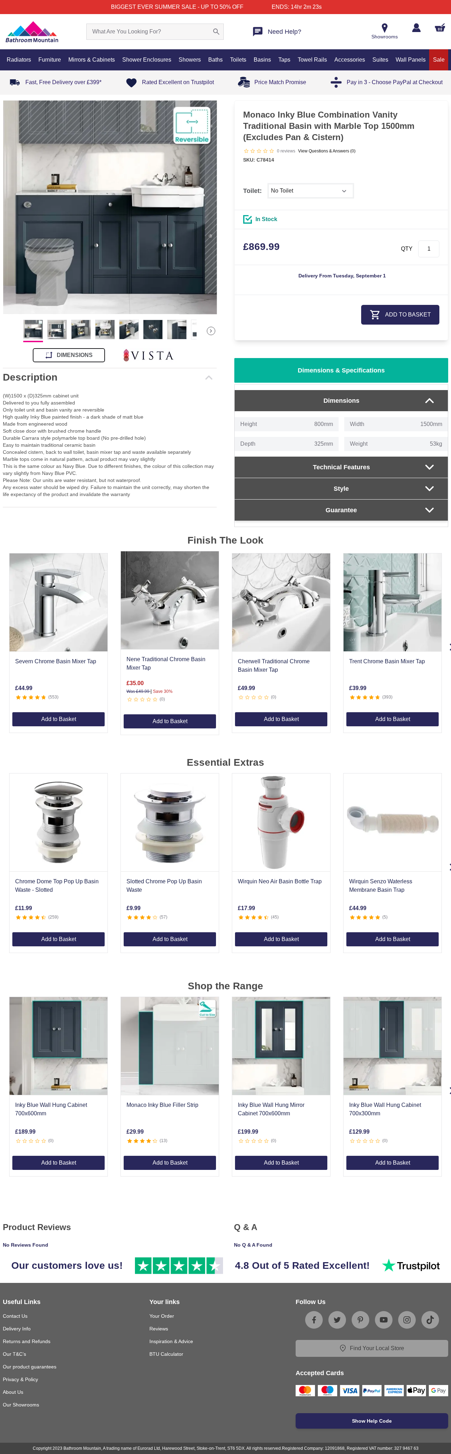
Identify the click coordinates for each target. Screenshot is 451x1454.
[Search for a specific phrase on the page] (216, 31)
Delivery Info (17, 1328)
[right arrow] (211, 331)
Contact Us (15, 1316)
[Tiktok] (430, 1320)
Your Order (161, 1316)
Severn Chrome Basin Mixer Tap (55, 661)
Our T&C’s (14, 1354)
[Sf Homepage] (32, 31)
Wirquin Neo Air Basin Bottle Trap (280, 881)
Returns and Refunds (26, 1341)
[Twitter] (337, 1320)
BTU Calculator (166, 1354)
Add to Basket (58, 719)
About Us (13, 1392)
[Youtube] (383, 1320)
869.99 (261, 246)
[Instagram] (407, 1320)
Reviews (158, 1328)
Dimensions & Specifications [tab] (341, 370)
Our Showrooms (21, 1405)
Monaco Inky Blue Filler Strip (162, 1105)
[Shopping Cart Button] (440, 27)
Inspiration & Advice (171, 1341)
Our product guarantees (29, 1367)
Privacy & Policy (20, 1379)
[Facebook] (314, 1320)
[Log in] (416, 27)
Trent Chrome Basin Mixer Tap (387, 661)
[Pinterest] (360, 1320)
